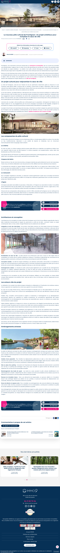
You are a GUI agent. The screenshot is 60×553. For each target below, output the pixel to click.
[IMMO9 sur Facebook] (26, 506)
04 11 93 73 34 (54, 205)
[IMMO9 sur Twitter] (29, 506)
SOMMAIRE (9, 60)
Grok (36, 48)
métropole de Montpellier (36, 65)
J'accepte (56, 551)
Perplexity (25, 48)
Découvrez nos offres (52, 209)
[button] (55, 1)
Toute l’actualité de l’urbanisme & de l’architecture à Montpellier (30, 29)
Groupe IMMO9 (30, 532)
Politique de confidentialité (30, 534)
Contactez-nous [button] (30, 545)
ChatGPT (14, 48)
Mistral (46, 48)
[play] (27, 39)
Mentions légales (30, 536)
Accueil (3, 29)
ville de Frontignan (31, 78)
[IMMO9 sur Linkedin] (34, 506)
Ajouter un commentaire (11, 425)
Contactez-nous (53, 202)
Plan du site (30, 539)
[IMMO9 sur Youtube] (31, 506)
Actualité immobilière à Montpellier (12, 29)
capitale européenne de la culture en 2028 (40, 111)
